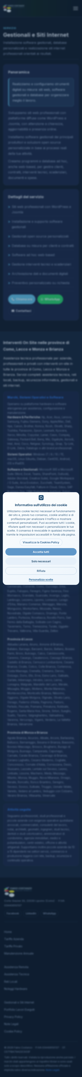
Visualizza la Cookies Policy (41, 542)
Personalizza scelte (41, 579)
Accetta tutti (41, 551)
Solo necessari (41, 561)
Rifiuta (41, 570)
